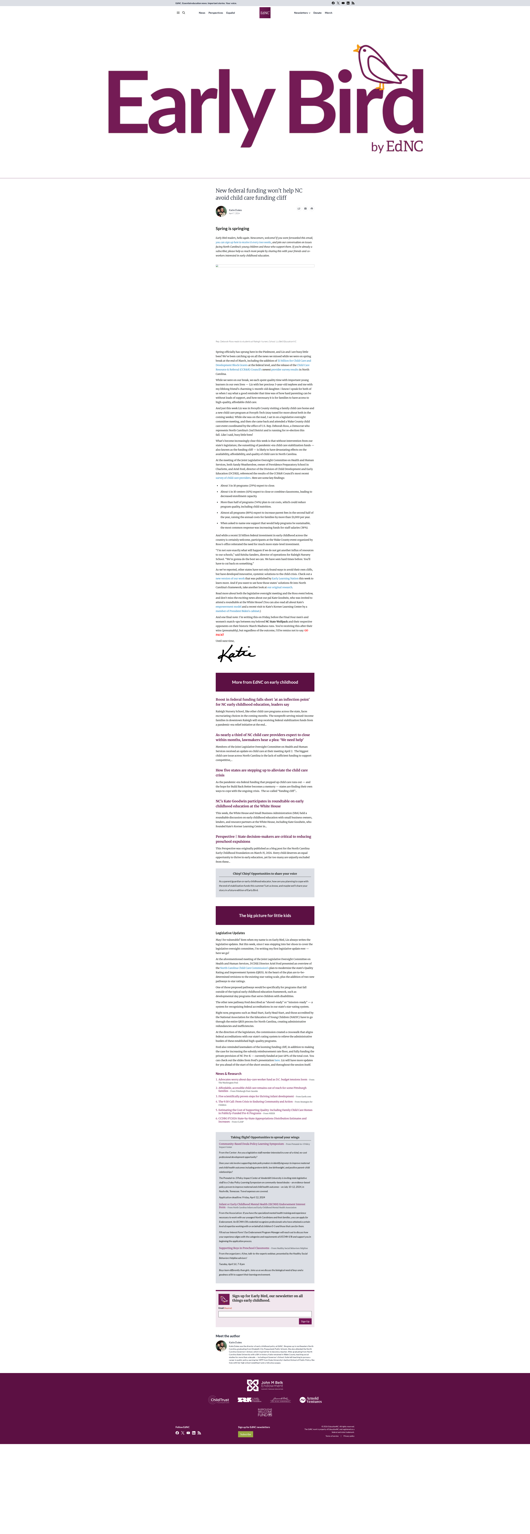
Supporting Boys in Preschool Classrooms (244, 1248)
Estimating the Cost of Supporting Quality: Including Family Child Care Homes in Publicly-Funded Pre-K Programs (265, 1111)
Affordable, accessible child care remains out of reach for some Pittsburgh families (262, 1089)
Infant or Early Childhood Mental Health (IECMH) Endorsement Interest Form (262, 1206)
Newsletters (301, 12)
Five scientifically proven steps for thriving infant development (256, 1096)
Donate (317, 12)
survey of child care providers (233, 477)
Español (230, 12)
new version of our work (230, 578)
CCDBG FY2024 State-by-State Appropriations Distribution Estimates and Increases (262, 1120)
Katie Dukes (235, 210)
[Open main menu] (178, 12)
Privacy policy (349, 1436)
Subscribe (245, 1434)
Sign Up (305, 1321)
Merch (328, 12)
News (202, 12)
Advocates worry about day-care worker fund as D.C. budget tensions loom (262, 1079)
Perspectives (216, 12)
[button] (305, 208)
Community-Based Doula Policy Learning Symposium (251, 1143)
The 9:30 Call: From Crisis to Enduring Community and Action (255, 1101)
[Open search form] (183, 12)
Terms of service (332, 1436)
